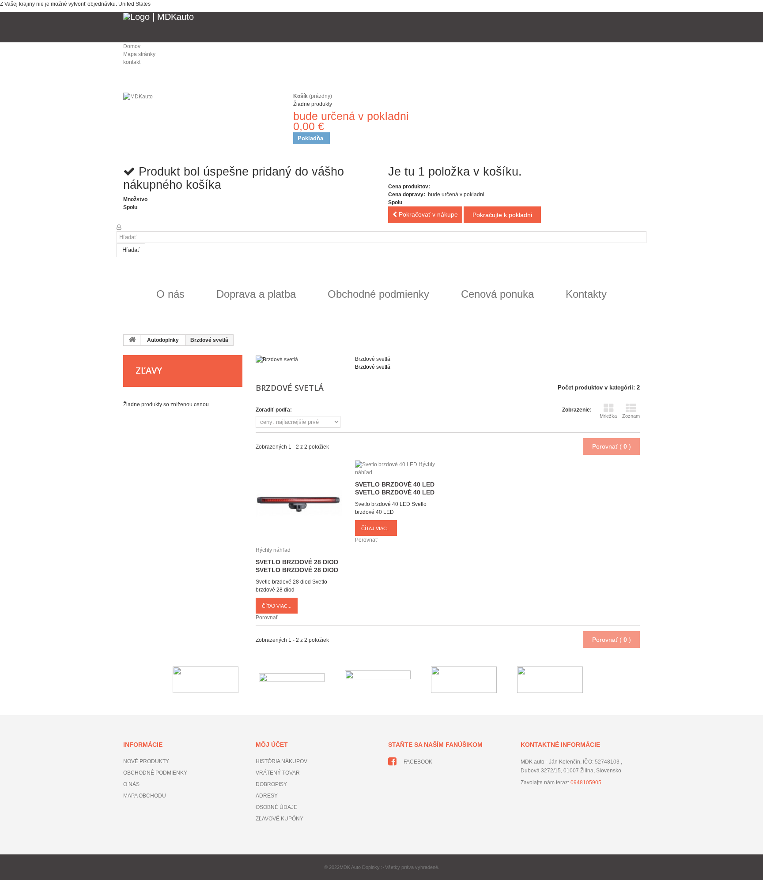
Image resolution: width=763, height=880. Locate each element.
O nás (170, 294)
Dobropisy (271, 784)
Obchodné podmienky (378, 294)
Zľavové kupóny (279, 819)
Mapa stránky (139, 54)
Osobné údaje (276, 807)
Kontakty (586, 294)
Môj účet (272, 744)
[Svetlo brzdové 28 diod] (299, 503)
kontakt (131, 62)
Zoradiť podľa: (274, 410)
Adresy (267, 796)
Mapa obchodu (144, 796)
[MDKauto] (200, 117)
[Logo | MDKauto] (381, 27)
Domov (131, 46)
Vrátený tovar (278, 773)
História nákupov (281, 761)
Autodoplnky (163, 340)
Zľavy (149, 370)
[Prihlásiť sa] (119, 227)
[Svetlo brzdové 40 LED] (387, 464)
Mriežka (608, 416)
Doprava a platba (256, 294)
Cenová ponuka (497, 294)
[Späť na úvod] (132, 340)
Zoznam (631, 416)
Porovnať (267, 617)
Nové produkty (146, 761)
